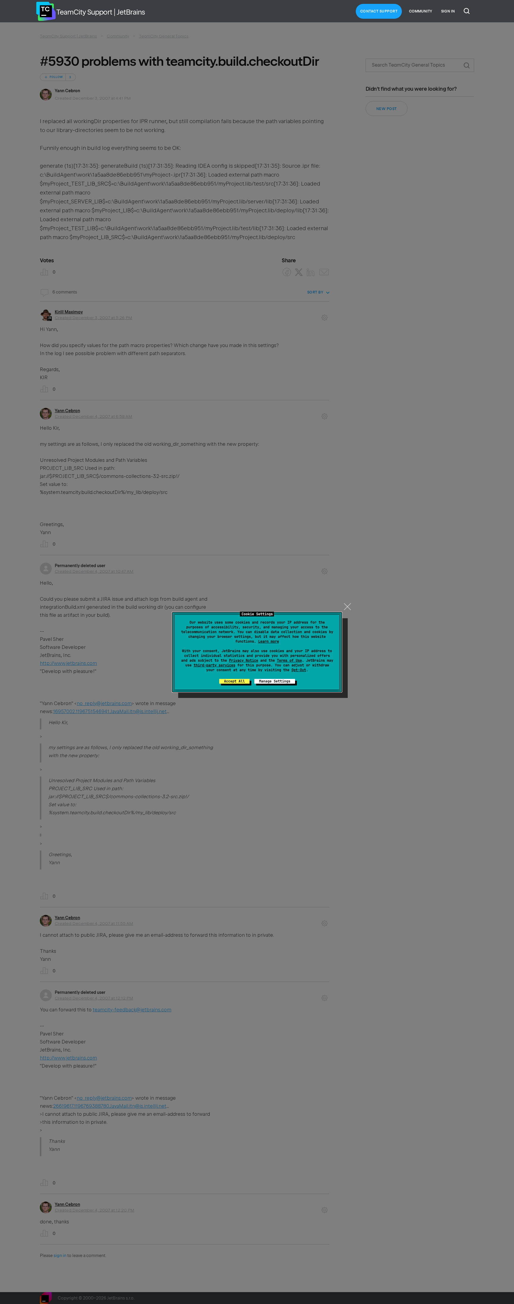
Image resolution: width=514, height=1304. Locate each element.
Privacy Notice (243, 660)
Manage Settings (274, 681)
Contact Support (379, 11)
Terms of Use (289, 660)
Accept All (234, 681)
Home (46, 11)
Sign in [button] (448, 11)
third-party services (214, 665)
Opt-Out (299, 670)
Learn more (268, 641)
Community (420, 11)
